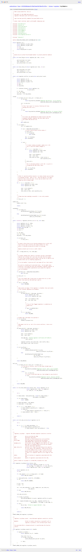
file (36, 9)
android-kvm (13, 6)
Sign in (79, 2)
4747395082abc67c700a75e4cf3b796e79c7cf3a (34, 6)
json (80, 550)
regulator (56, 6)
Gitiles (7, 550)
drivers (51, 6)
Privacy (11, 550)
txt (76, 550)
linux (19, 6)
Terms (14, 550)
